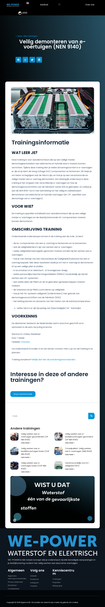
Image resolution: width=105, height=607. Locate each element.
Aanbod (44, 4)
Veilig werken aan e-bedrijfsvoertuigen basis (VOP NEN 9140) (35, 451)
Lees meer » (25, 443)
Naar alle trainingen (28, 36)
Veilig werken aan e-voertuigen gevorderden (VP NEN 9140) (34, 437)
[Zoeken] (91, 416)
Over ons (89, 4)
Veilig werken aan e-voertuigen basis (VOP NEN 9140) (33, 466)
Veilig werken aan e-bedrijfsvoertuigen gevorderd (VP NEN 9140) (79, 437)
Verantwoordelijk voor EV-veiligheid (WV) (77, 464)
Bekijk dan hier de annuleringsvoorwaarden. (54, 359)
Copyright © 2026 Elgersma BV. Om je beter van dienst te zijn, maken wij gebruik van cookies (42, 602)
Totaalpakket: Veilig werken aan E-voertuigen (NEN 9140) (78, 450)
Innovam (25, 341)
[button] (27, 3)
